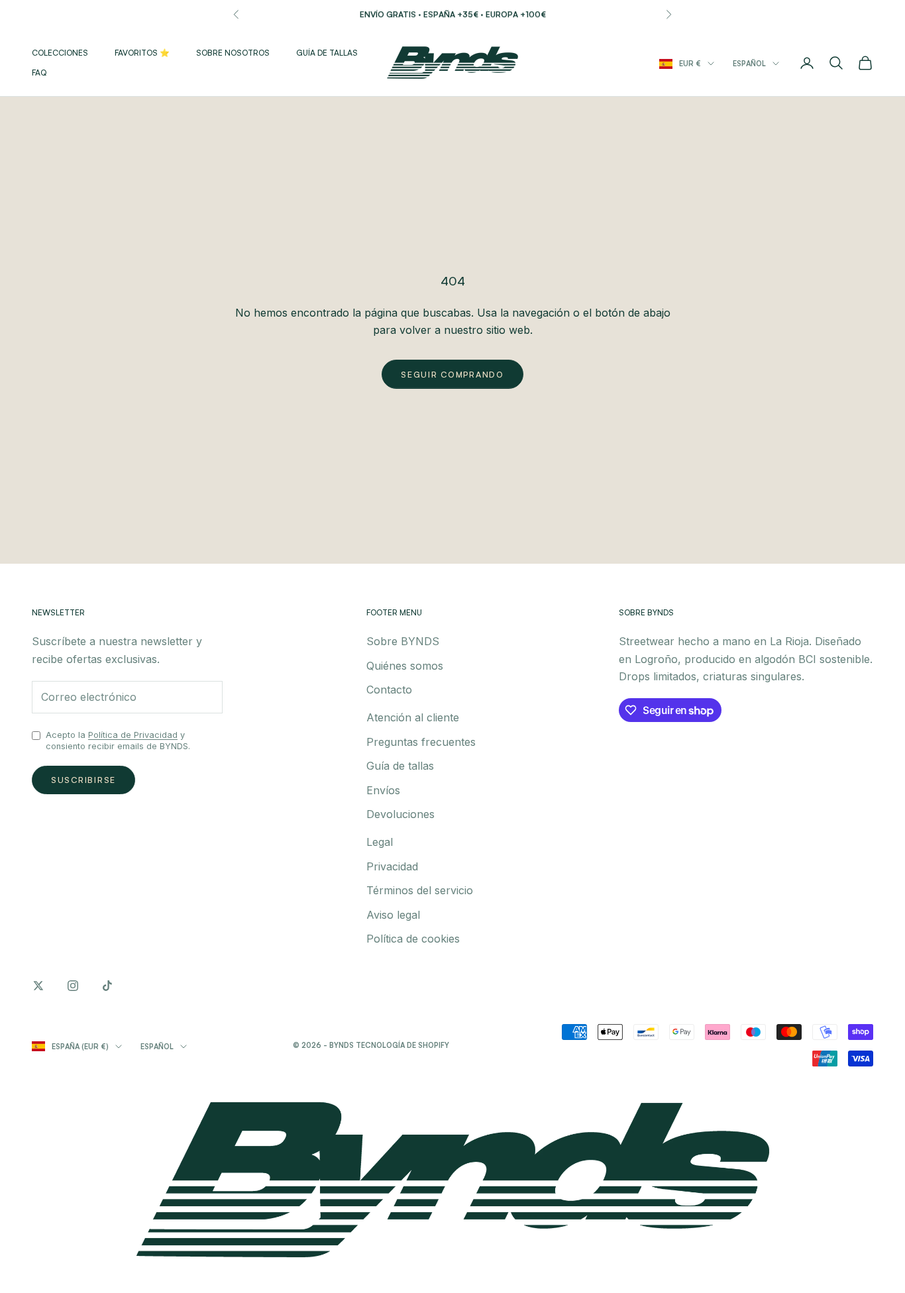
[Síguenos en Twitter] (38, 985)
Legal (379, 842)
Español (749, 63)
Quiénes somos (404, 665)
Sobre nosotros (233, 53)
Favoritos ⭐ (142, 53)
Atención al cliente (412, 717)
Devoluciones (400, 814)
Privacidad (392, 866)
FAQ (39, 73)
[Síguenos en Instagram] (73, 985)
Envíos (383, 790)
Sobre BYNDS (402, 641)
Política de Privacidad (133, 735)
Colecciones (60, 53)
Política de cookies (413, 938)
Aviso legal (393, 914)
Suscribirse (83, 779)
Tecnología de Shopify (402, 1045)
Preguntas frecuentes (421, 742)
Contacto (389, 689)
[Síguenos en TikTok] (107, 985)
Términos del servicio (419, 890)
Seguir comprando (452, 374)
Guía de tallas (327, 53)
